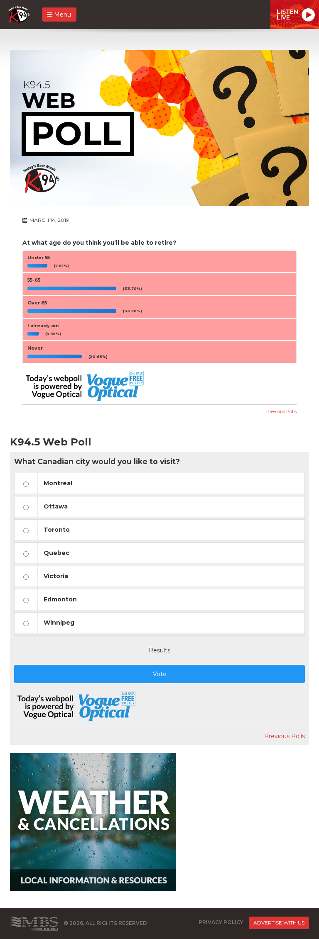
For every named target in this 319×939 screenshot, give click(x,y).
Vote (160, 674)
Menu (61, 14)
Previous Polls (281, 411)
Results (159, 650)
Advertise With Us (278, 923)
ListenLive (287, 14)
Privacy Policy (221, 922)
